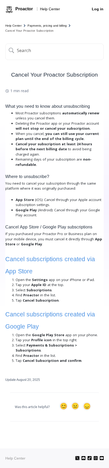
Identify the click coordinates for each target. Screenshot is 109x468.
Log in (97, 9)
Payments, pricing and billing (47, 25)
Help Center (50, 9)
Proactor (24, 9)
